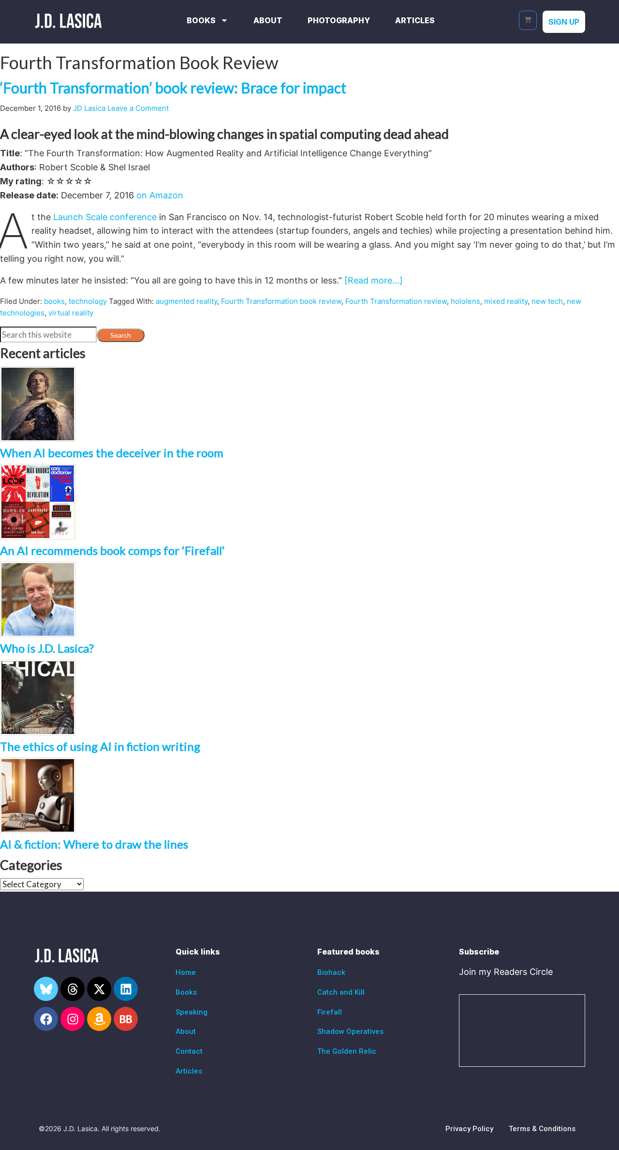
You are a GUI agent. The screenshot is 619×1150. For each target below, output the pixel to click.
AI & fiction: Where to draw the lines (94, 844)
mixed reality (506, 301)
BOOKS (201, 20)
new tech (547, 301)
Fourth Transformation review (396, 301)
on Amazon (159, 195)
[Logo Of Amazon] (99, 1019)
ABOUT (267, 20)
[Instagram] (72, 1019)
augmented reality (186, 301)
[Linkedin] (126, 989)
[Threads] (72, 989)
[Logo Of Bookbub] (126, 1019)
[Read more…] (373, 280)
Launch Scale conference (105, 217)
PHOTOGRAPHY (339, 20)
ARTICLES (415, 20)
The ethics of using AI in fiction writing (100, 746)
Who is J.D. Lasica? (47, 648)
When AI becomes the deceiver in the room (111, 453)
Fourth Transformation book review (281, 301)
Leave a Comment (138, 108)
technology (88, 301)
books (54, 301)
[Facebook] (46, 1019)
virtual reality (70, 312)
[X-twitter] (99, 989)
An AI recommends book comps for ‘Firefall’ (112, 550)
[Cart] (528, 20)
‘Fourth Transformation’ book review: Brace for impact (173, 87)
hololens (465, 301)
